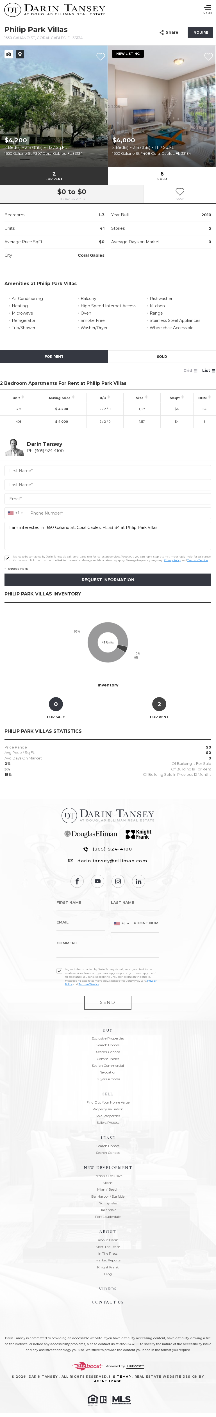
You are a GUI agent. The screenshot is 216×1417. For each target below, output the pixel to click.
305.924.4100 (129, 1344)
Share (172, 32)
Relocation (108, 1072)
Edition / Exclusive (108, 1176)
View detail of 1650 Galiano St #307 (54, 106)
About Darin (108, 1240)
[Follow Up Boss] (7, 558)
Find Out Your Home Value (108, 1102)
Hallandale (107, 1210)
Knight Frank (108, 1267)
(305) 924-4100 (112, 849)
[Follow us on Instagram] (118, 881)
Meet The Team (108, 1246)
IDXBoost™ (135, 1366)
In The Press (107, 1253)
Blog (108, 1274)
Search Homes (107, 1045)
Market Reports (108, 1260)
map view (20, 54)
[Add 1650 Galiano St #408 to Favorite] (208, 57)
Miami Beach (108, 1189)
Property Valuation (107, 1109)
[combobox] (15, 513)
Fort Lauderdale (107, 1216)
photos (8, 54)
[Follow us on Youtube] (97, 881)
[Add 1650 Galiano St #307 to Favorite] (101, 57)
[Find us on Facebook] (77, 881)
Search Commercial (108, 1065)
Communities (108, 1059)
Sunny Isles (108, 1203)
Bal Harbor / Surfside (107, 1196)
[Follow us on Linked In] (138, 881)
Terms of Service (197, 560)
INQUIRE (200, 32)
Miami (108, 1182)
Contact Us (108, 1302)
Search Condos (108, 1052)
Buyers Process (108, 1079)
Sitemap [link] (122, 1377)
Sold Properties (108, 1116)
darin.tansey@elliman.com (112, 860)
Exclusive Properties (108, 1038)
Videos (108, 1288)
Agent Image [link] (108, 1381)
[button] (180, 194)
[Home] (55, 10)
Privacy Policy (172, 560)
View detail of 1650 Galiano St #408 (162, 106)
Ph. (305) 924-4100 (45, 450)
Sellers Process (108, 1122)
